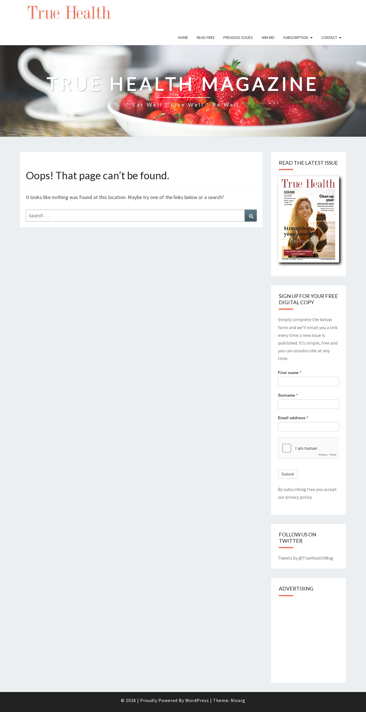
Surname (288, 395)
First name (289, 372)
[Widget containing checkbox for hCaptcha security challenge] (308, 448)
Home (183, 37)
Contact (329, 37)
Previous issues (238, 37)
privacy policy (298, 497)
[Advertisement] (321, 638)
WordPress (197, 700)
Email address (293, 417)
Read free (206, 37)
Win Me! (268, 37)
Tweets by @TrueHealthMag (305, 558)
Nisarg (238, 700)
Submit (287, 474)
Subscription (295, 37)
